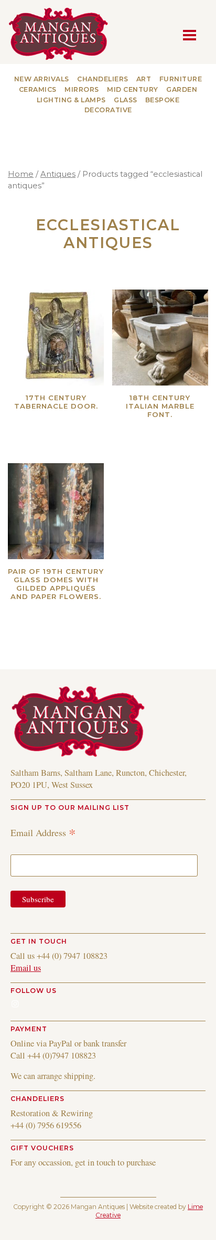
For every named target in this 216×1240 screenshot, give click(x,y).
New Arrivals (41, 79)
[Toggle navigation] (192, 34)
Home (21, 174)
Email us (25, 968)
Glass (125, 100)
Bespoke (162, 100)
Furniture (180, 79)
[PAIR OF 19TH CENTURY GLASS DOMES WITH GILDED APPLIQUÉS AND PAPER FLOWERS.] (56, 511)
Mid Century (132, 89)
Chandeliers (102, 79)
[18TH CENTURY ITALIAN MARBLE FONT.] (160, 338)
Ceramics (38, 89)
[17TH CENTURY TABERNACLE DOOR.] (56, 338)
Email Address (43, 832)
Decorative (108, 110)
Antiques (57, 174)
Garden (181, 89)
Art (144, 79)
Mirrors (81, 89)
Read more (74, 420)
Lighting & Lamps (71, 100)
